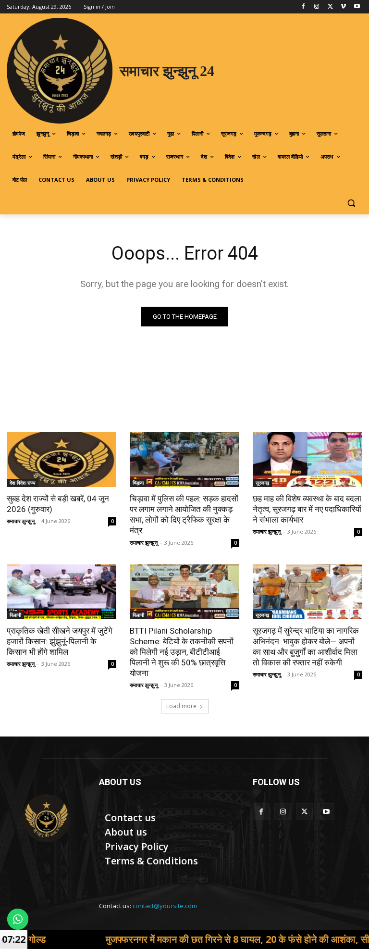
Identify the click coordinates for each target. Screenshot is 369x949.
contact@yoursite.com (165, 905)
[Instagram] (316, 6)
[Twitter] (330, 6)
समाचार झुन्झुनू (21, 520)
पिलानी (15, 615)
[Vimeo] (343, 6)
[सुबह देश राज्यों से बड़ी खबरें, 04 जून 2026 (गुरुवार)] (61, 459)
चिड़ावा (138, 482)
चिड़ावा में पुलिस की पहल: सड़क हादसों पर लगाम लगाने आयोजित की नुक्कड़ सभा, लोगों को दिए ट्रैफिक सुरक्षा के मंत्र (184, 514)
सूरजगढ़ (262, 482)
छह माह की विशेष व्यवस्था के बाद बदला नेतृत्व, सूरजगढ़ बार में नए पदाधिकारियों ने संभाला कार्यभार (307, 509)
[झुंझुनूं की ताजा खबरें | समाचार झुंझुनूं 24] (46, 818)
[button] (351, 203)
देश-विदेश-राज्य (23, 482)
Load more (181, 706)
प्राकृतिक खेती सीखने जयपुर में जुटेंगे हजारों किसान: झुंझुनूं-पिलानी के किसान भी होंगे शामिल (59, 641)
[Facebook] (303, 6)
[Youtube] (356, 6)
